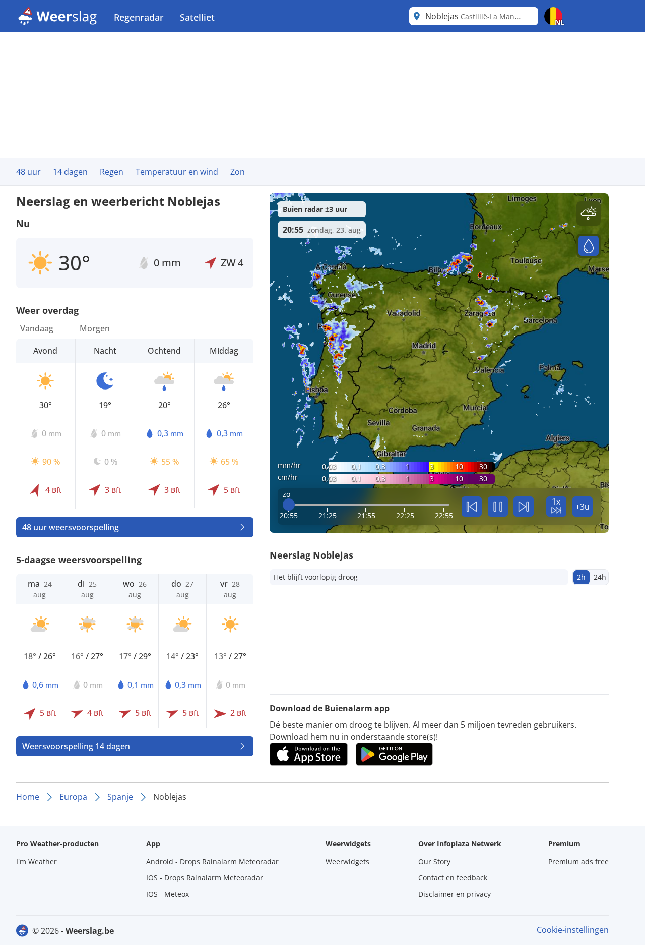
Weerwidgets (347, 861)
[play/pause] (498, 506)
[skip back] (472, 506)
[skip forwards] (523, 506)
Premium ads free (578, 861)
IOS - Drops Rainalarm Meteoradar (204, 877)
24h (600, 577)
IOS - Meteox (167, 894)
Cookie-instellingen (573, 929)
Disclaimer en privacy (454, 894)
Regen (111, 171)
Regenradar (139, 17)
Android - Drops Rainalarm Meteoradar (212, 861)
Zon (237, 171)
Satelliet (197, 17)
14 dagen (70, 171)
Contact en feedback (452, 877)
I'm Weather (36, 861)
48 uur (28, 171)
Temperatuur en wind (177, 171)
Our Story (434, 861)
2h (581, 577)
